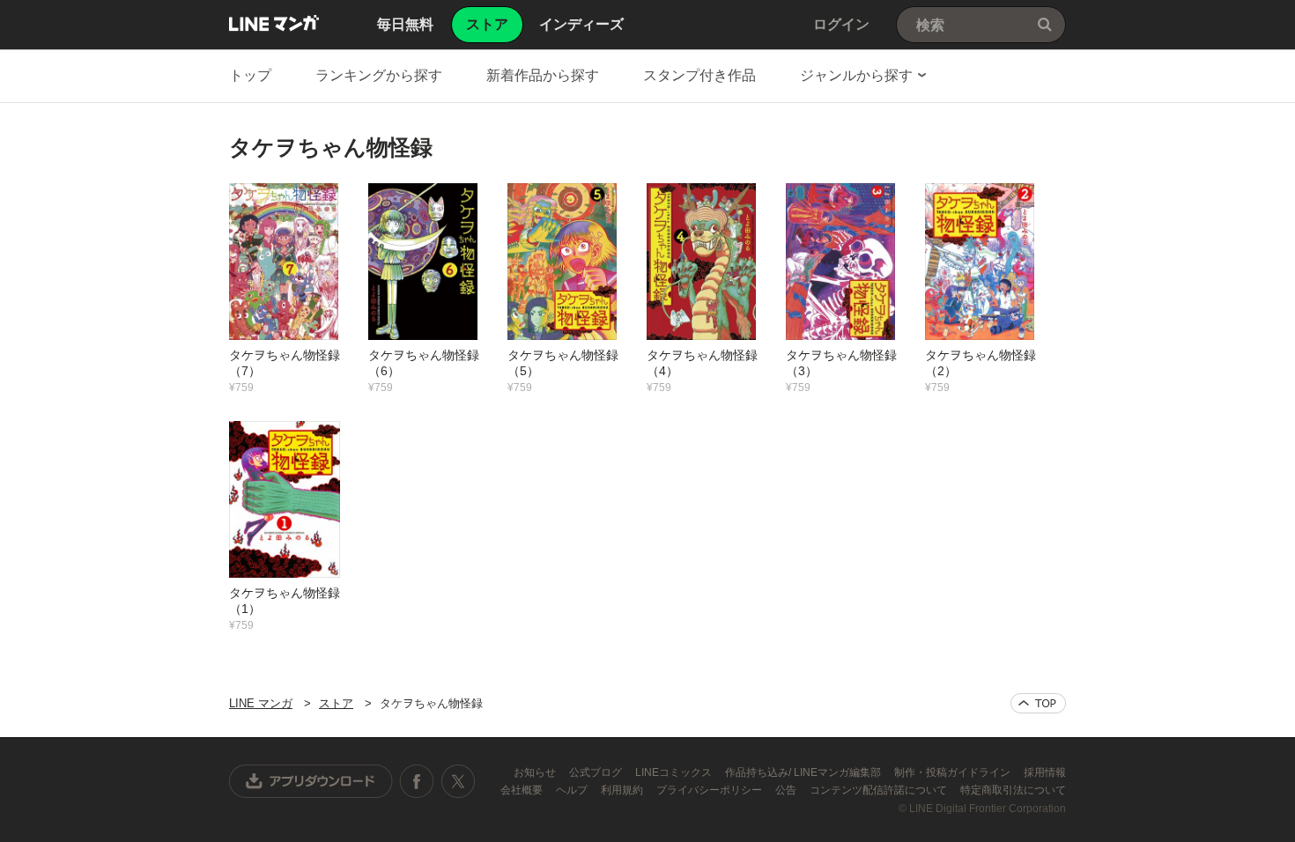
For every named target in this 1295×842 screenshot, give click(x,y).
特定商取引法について (1013, 790)
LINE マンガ (274, 23)
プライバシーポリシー (710, 790)
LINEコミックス (674, 772)
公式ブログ (597, 772)
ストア (336, 703)
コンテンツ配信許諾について (880, 790)
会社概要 (522, 790)
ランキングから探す (378, 75)
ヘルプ (573, 790)
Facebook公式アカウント (416, 781)
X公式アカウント (457, 781)
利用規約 (623, 790)
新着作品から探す (542, 75)
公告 (787, 790)
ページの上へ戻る (1038, 703)
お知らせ (536, 772)
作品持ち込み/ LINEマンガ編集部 (804, 772)
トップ (250, 75)
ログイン (841, 24)
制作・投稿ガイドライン (953, 772)
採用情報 (1045, 772)
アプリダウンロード (311, 781)
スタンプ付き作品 (699, 75)
